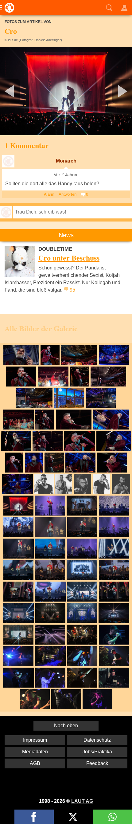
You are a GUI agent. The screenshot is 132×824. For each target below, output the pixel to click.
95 (72, 289)
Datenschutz (97, 740)
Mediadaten (35, 751)
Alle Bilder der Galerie (41, 328)
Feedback (97, 763)
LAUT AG (82, 801)
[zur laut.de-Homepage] (7, 7)
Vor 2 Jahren (66, 174)
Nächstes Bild (66, 91)
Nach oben (66, 725)
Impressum (35, 740)
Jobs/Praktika (97, 751)
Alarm (49, 194)
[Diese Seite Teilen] (34, 817)
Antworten (67, 194)
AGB (35, 763)
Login (124, 7)
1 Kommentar (27, 145)
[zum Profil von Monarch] (8, 161)
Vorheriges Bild (22, 91)
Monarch (66, 160)
